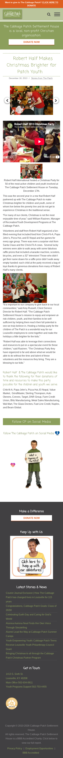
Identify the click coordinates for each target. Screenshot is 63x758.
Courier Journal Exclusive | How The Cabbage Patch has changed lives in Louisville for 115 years (30, 597)
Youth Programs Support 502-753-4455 (26, 686)
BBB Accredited (31, 752)
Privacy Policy (14, 748)
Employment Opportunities (39, 748)
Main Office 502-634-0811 (19, 682)
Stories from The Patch (42, 78)
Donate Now (31, 42)
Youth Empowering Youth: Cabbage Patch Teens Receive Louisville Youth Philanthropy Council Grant (31, 644)
